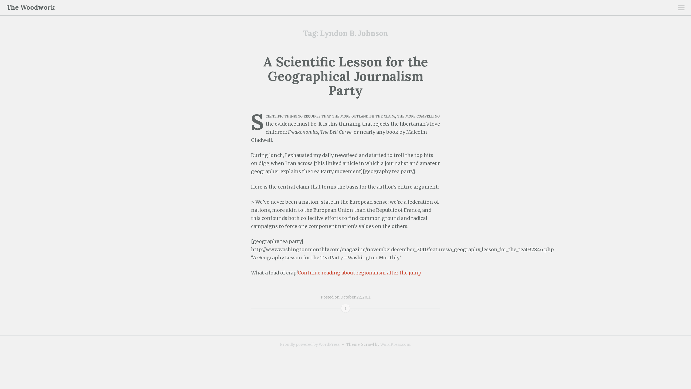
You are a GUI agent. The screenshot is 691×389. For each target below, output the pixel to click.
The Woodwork (30, 7)
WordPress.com (395, 344)
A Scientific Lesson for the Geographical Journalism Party (345, 76)
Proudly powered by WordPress (310, 344)
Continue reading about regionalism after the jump (359, 273)
